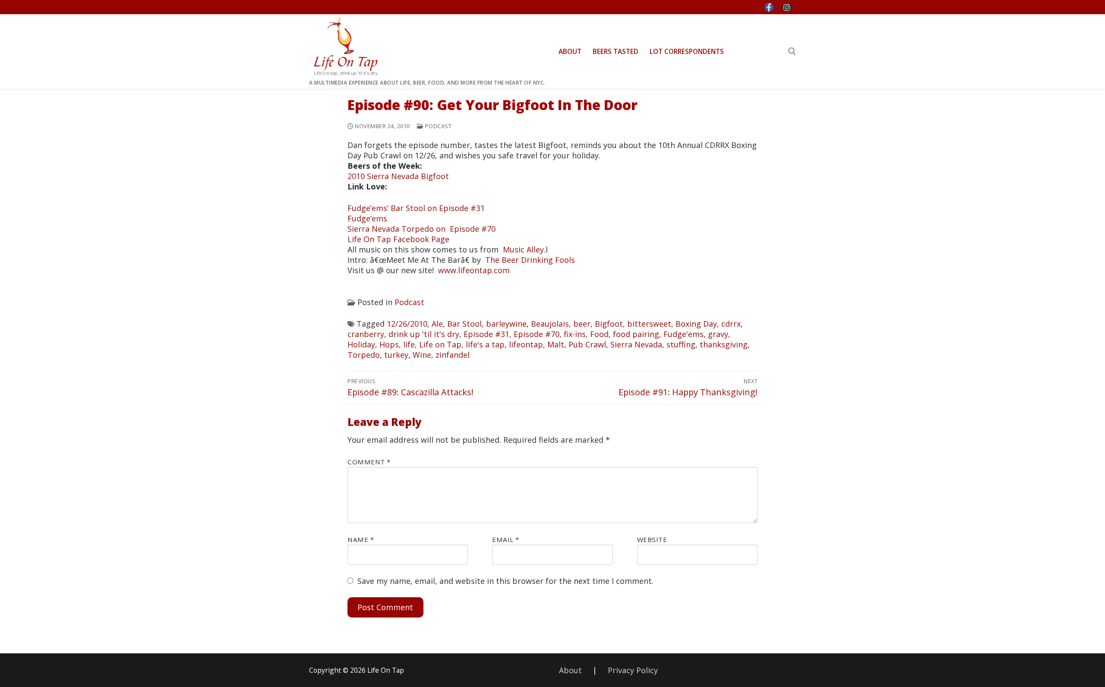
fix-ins (575, 334)
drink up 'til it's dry (423, 334)
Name (360, 539)
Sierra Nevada (636, 344)
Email (505, 539)
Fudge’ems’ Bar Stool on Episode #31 (416, 208)
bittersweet (649, 323)
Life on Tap (440, 344)
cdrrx (731, 323)
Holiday (361, 344)
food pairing (636, 334)
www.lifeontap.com (474, 270)
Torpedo (363, 355)
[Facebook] (769, 7)
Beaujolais (550, 323)
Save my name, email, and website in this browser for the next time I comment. (505, 581)
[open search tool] (792, 51)
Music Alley (523, 249)
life (409, 344)
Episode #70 (536, 334)
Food (599, 334)
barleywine (506, 323)
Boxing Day (696, 323)
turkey (396, 355)
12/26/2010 (407, 323)
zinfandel (453, 355)
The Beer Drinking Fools (530, 260)
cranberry (365, 334)
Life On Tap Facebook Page (398, 239)
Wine (422, 355)
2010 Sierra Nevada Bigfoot (398, 176)
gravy (718, 334)
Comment (369, 461)
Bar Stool (464, 323)
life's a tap (485, 344)
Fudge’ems (367, 218)
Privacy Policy (633, 670)
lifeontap (526, 344)
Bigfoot (609, 323)
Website (652, 539)
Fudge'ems (683, 334)
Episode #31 (486, 334)
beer (581, 323)
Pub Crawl (587, 344)
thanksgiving (724, 344)
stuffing (680, 344)
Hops (389, 344)
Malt (555, 344)
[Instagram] (787, 7)
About (570, 670)
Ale (437, 323)
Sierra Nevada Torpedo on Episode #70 (421, 229)
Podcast (437, 126)
